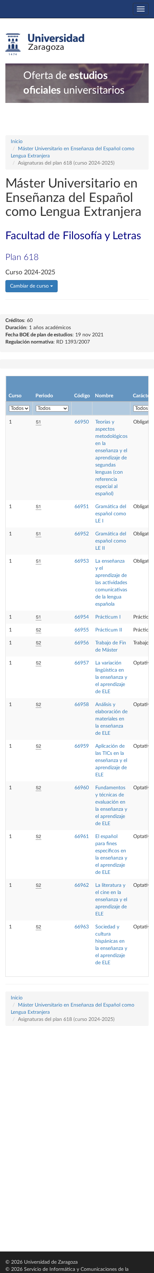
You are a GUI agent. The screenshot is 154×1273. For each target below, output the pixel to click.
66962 (81, 885)
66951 (81, 506)
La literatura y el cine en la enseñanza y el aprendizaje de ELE (111, 900)
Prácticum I (108, 617)
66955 (81, 630)
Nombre (104, 395)
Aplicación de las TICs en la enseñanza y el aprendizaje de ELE (111, 760)
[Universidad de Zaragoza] (44, 44)
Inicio (17, 141)
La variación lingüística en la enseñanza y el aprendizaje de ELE (111, 677)
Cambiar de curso (30, 286)
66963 (81, 926)
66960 (81, 787)
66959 (81, 746)
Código (82, 395)
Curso (15, 395)
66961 (81, 836)
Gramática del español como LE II (110, 541)
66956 (81, 642)
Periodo (44, 395)
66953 (81, 561)
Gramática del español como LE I (110, 514)
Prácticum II (108, 630)
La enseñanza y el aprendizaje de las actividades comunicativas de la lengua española (111, 583)
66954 (81, 617)
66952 (81, 533)
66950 (81, 422)
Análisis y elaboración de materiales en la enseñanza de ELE (111, 719)
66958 (81, 704)
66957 (81, 663)
